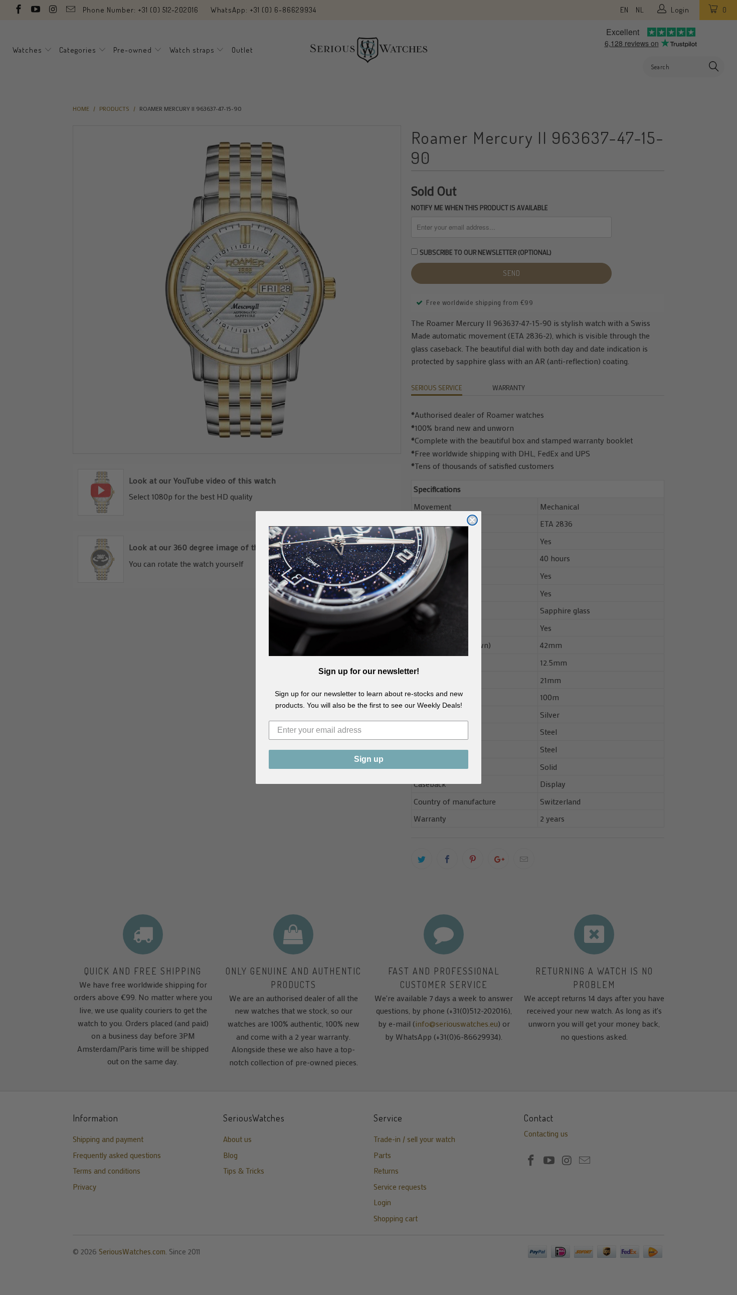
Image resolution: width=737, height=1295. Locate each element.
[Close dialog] (472, 520)
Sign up (369, 759)
